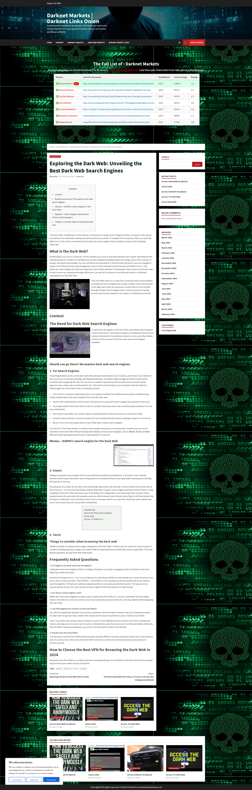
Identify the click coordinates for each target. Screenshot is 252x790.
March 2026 (167, 237)
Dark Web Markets (96, 42)
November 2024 (169, 268)
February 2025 (168, 253)
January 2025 (168, 258)
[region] (34, 771)
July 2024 (166, 288)
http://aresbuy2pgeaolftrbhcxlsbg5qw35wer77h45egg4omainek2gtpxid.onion (118, 103)
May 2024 (166, 299)
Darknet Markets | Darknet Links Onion (73, 18)
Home (49, 42)
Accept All (51, 780)
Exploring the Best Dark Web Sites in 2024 (69, 675)
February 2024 (168, 314)
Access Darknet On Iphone (174, 191)
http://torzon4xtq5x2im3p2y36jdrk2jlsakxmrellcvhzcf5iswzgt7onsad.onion (117, 96)
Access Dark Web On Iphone (66, 709)
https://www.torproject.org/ (123, 70)
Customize (17, 780)
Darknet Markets (76, 42)
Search (165, 157)
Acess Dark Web (169, 202)
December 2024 (169, 263)
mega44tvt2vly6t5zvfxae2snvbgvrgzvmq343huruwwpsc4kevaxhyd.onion (116, 122)
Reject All (34, 780)
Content (58, 194)
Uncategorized (55, 156)
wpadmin (54, 176)
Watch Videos (197, 42)
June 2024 (166, 293)
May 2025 (166, 242)
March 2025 (167, 247)
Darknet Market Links (119, 42)
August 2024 (167, 283)
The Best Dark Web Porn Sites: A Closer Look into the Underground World (129, 676)
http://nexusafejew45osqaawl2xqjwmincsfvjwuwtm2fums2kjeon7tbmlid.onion (118, 83)
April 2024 (166, 304)
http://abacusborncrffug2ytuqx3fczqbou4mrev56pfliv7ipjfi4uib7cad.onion (117, 90)
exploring (67, 669)
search (75, 669)
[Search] (179, 42)
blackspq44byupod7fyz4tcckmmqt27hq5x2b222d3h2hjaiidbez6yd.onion (116, 115)
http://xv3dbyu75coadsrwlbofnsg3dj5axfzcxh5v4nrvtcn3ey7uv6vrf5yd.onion (118, 109)
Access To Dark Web (137, 709)
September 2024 (169, 278)
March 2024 (167, 309)
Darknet (60, 42)
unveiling (83, 669)
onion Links (101, 709)
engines (59, 669)
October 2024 (168, 273)
